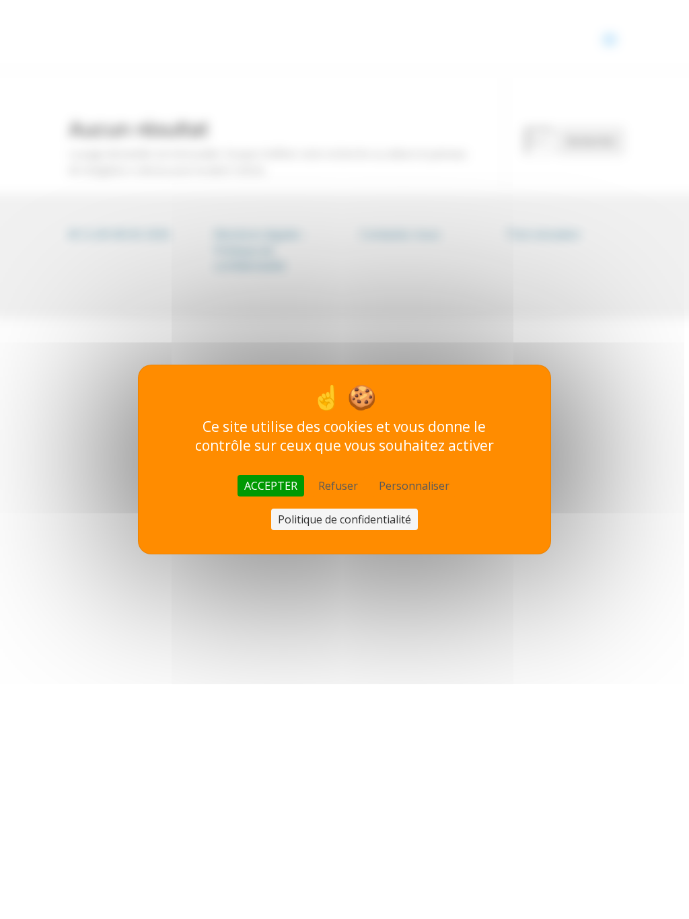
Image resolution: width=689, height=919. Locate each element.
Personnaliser (414, 485)
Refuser (338, 485)
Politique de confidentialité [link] (344, 519)
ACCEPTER (270, 485)
